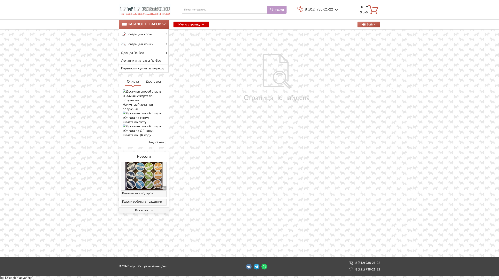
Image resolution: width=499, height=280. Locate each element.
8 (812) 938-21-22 (319, 9)
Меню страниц (189, 24)
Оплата (133, 81)
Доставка (153, 81)
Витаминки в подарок (137, 193)
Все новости (144, 210)
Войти (370, 24)
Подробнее (156, 142)
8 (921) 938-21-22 (367, 269)
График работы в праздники (142, 201)
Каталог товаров (144, 24)
